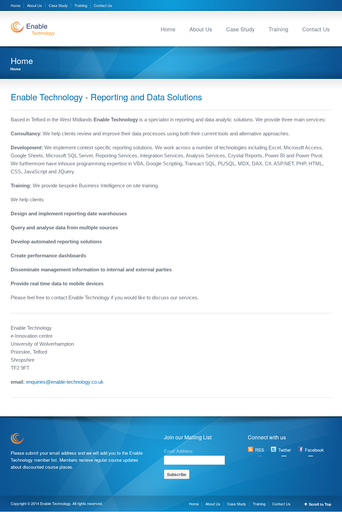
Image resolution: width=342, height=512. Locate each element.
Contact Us (103, 5)
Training (80, 5)
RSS (259, 450)
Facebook (314, 450)
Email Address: (179, 450)
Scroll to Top (320, 504)
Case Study (58, 5)
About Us (34, 5)
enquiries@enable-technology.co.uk (64, 382)
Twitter (284, 450)
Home (15, 5)
